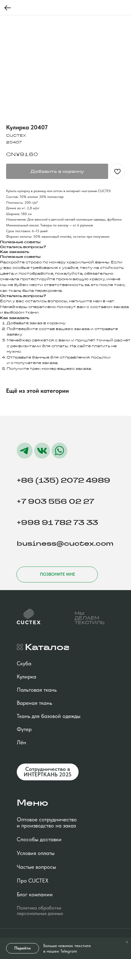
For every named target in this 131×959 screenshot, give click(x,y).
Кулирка (26, 676)
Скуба (24, 663)
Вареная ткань (34, 703)
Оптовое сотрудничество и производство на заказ (47, 822)
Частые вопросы (36, 867)
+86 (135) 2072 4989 (63, 480)
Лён (21, 742)
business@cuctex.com (65, 543)
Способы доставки (39, 839)
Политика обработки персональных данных (40, 910)
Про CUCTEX (32, 880)
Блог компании (35, 894)
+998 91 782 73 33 (57, 522)
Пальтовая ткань (37, 689)
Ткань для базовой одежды (48, 716)
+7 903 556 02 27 (55, 501)
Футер (24, 729)
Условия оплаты (36, 853)
